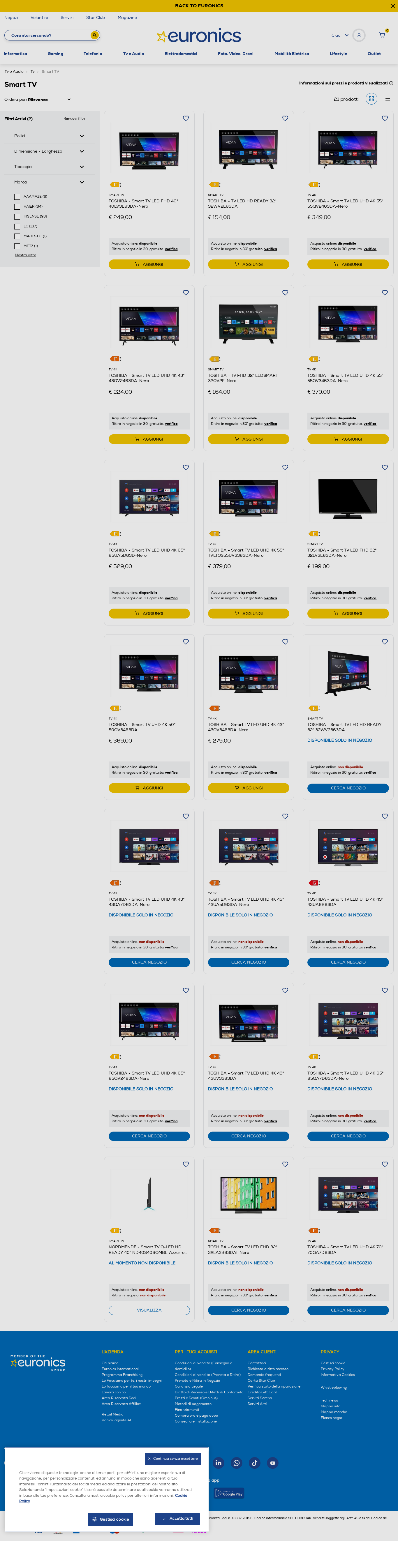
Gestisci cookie (114, 1519)
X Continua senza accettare (173, 1459)
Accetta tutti (181, 1518)
